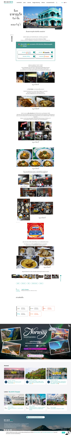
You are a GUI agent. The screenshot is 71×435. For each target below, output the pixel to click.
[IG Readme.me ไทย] (11, 430)
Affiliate (43, 2)
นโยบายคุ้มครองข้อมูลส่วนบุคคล (47, 432)
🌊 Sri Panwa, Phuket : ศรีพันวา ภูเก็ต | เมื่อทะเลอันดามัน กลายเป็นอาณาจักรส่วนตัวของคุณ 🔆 (36, 382)
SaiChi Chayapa (10, 406)
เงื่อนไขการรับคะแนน (64, 429)
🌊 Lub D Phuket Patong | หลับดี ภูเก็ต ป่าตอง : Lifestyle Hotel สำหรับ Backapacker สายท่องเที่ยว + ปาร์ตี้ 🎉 (58, 382)
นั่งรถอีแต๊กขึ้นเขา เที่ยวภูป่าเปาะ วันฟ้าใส (57, 408)
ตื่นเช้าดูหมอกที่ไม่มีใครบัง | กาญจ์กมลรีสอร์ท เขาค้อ (15, 409)
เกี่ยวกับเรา (65, 428)
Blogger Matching (36, 2)
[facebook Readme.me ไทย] (4, 430)
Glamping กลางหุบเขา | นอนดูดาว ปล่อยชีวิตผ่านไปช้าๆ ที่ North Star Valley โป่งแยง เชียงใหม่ (37, 408)
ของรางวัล (29, 2)
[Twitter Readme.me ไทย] (6, 429)
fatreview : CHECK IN (11, 380)
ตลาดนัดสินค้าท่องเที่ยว (50, 2)
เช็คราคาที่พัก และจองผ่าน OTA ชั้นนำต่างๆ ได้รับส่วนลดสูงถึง (36, 45)
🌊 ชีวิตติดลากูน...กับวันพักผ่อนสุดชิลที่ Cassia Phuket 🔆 (14, 382)
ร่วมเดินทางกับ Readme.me (62, 430)
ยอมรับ (63, 432)
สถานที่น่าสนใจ (19, 2)
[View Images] (16, 276)
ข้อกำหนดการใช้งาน (37, 432)
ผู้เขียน (24, 2)
